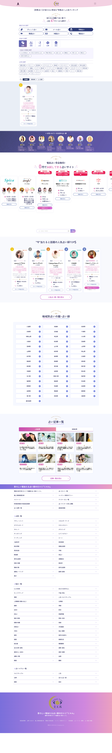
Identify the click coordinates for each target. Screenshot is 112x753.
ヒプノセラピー (24, 74)
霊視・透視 (22, 65)
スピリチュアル (23, 464)
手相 (66, 71)
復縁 (20, 272)
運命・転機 (62, 652)
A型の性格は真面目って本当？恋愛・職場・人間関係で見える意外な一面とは (65, 448)
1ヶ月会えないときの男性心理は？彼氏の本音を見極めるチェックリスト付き (84, 448)
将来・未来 (88, 270)
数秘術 (55, 65)
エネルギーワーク (75, 68)
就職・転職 (32, 108)
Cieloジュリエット (91, 263)
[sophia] (61, 139)
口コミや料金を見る (28, 123)
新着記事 (74, 429)
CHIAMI (73, 263)
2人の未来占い (24, 53)
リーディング (50, 68)
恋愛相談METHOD (80, 184)
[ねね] (70, 139)
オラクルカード (47, 65)
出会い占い (59, 53)
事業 (44, 146)
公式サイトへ (45, 208)
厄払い (16, 614)
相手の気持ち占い (25, 56)
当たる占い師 (62, 678)
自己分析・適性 (18, 648)
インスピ (27, 184)
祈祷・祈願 (22, 71)
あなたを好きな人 (50, 148)
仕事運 (33, 106)
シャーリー (28, 99)
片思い (16, 631)
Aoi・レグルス (38, 263)
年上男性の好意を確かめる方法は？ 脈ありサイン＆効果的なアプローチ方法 (27, 448)
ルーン (72, 71)
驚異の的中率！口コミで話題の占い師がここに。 (28, 491)
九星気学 (46, 71)
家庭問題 (27, 108)
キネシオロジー (64, 65)
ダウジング (38, 71)
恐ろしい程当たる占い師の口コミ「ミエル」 (56, 713)
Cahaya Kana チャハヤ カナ (56, 264)
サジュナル (45, 184)
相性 (15, 635)
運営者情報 (62, 508)
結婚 (15, 639)
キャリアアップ (35, 269)
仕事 (15, 678)
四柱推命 (38, 65)
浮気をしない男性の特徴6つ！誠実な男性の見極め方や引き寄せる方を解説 (65, 469)
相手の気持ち (62, 635)
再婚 (60, 606)
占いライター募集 (78, 720)
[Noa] (22, 139)
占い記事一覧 (18, 508)
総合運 (16, 644)
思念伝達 (85, 68)
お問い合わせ (30, 720)
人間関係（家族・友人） (26, 106)
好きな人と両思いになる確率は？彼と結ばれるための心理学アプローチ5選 (84, 469)
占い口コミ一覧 (63, 491)
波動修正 (60, 71)
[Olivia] (90, 139)
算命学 (42, 68)
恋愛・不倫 (22, 443)
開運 (15, 660)
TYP (98, 184)
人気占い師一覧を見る (56, 297)
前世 (23, 108)
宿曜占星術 (59, 68)
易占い (53, 71)
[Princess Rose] (32, 139)
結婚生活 (61, 639)
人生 (60, 673)
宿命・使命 (17, 618)
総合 (60, 682)
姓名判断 (30, 71)
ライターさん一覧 (64, 500)
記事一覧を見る (56, 478)
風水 (66, 68)
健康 (15, 606)
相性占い (82, 53)
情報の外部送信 (49, 720)
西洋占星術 (74, 65)
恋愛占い (96, 270)
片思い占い (75, 53)
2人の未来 (26, 102)
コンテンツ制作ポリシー (66, 495)
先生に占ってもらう (92, 288)
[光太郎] (80, 139)
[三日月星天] (41, 139)
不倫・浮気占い (49, 53)
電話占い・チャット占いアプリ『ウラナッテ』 (63, 185)
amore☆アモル (19, 263)
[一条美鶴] (51, 139)
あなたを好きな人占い (37, 53)
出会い (14, 270)
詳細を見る (9, 204)
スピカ (9, 184)
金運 (60, 656)
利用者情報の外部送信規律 (22, 504)
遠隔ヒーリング (34, 68)
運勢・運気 (62, 648)
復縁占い (66, 53)
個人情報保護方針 (19, 495)
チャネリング (23, 68)
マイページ (17, 500)
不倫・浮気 (31, 102)
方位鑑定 (61, 627)
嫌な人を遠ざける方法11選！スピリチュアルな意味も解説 (27, 469)
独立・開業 (62, 631)
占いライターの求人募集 (66, 504)
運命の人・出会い (19, 652)
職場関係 (61, 644)
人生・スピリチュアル (28, 104)
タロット (30, 65)
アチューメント (35, 74)
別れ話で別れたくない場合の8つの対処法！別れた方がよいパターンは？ (46, 469)
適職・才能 (17, 656)
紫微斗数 (79, 71)
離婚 (60, 660)
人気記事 (37, 429)
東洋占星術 (82, 65)
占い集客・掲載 (88, 720)
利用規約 (71, 720)
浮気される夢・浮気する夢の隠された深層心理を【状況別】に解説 (46, 448)
